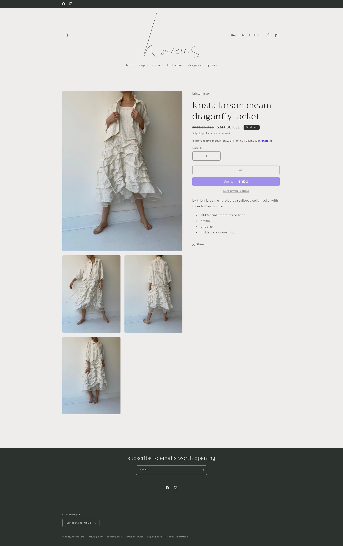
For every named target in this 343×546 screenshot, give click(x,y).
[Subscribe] (202, 470)
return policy (96, 537)
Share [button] (200, 244)
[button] (66, 35)
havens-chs (78, 537)
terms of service (134, 537)
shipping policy (155, 537)
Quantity (197, 148)
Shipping (197, 133)
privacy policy (114, 537)
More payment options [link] (236, 191)
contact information (177, 537)
